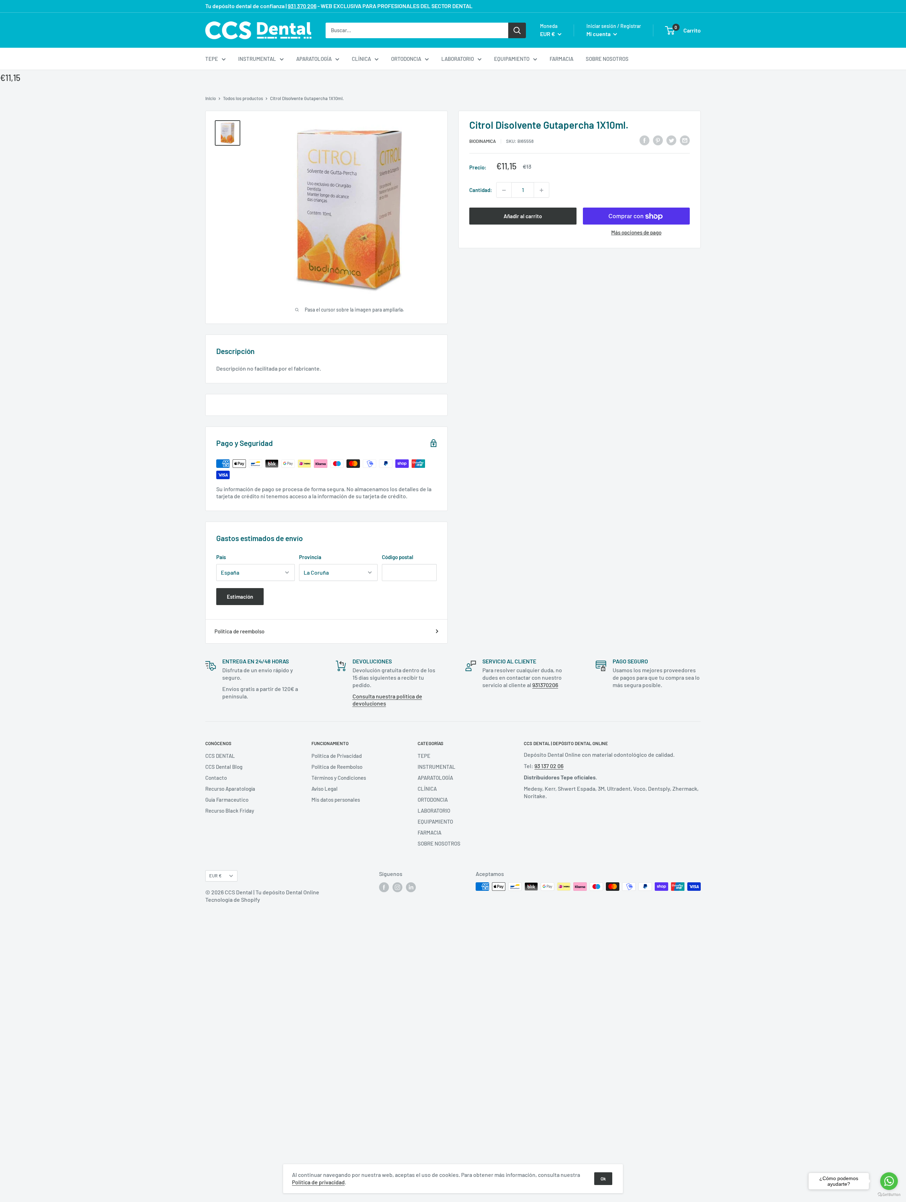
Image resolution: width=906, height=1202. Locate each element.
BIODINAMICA (482, 141)
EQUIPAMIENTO (511, 59)
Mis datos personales (335, 799)
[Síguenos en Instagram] (397, 887)
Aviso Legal (324, 788)
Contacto (216, 777)
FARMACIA (561, 59)
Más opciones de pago (636, 233)
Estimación (240, 596)
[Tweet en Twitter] (671, 140)
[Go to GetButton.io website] (889, 1194)
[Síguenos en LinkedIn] (411, 887)
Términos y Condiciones (338, 777)
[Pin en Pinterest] (658, 140)
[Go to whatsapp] (889, 1181)
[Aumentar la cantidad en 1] (541, 190)
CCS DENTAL (220, 756)
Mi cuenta (599, 33)
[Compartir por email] (685, 140)
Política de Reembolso (336, 766)
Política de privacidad (318, 1182)
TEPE (211, 59)
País (221, 557)
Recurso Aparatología (230, 788)
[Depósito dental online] (258, 30)
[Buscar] (517, 30)
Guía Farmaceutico (226, 799)
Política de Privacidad (336, 756)
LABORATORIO (457, 59)
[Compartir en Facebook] (644, 140)
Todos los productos (243, 98)
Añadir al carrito (523, 216)
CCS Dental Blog (223, 766)
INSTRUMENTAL (257, 59)
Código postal (397, 557)
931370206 (545, 684)
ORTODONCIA (406, 59)
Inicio (210, 98)
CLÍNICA (361, 59)
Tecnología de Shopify (232, 899)
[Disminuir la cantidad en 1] (504, 190)
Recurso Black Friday (229, 810)
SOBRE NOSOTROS (607, 59)
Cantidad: (480, 190)
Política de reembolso (239, 631)
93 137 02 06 (548, 765)
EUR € (215, 875)
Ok (603, 1178)
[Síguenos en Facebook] (384, 887)
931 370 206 (302, 5)
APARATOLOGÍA (314, 59)
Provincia (310, 557)
